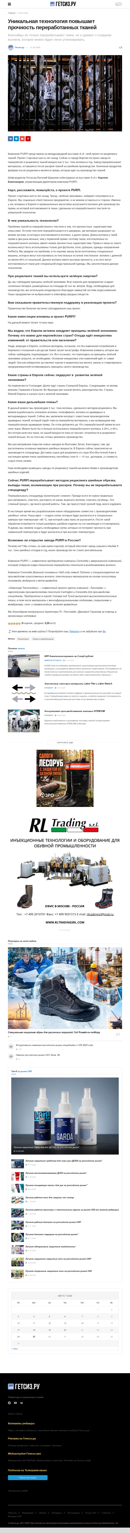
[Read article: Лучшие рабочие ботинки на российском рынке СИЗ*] (17, 1225)
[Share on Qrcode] (28, 138)
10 (18, 1323)
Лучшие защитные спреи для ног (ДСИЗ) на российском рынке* (46, 1147)
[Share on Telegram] (16, 138)
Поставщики (73, 1512)
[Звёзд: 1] (9, 623)
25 (34, 1336)
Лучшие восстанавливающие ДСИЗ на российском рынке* (56, 1172)
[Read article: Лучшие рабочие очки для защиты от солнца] (17, 1200)
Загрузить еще (65, 742)
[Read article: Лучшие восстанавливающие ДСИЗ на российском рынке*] (17, 1176)
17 (18, 1329)
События (106, 1512)
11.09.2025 (31, 1214)
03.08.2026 (19, 1151)
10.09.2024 (31, 1263)
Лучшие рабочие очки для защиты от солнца (50, 1197)
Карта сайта (15, 1413)
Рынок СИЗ (90, 1512)
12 (49, 1323)
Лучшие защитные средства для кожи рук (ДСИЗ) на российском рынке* (64, 1160)
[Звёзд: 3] (14, 623)
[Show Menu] (9, 4)
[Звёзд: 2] (11, 623)
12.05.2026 (31, 1177)
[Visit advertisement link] (65, 778)
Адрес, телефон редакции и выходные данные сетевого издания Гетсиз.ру (48, 1430)
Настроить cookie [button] (18, 1490)
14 (82, 1323)
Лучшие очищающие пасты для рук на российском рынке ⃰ (56, 1185)
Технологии (23, 12)
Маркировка (27, 1512)
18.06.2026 (60, 715)
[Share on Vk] (10, 138)
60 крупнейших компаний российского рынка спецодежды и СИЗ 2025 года (54, 1045)
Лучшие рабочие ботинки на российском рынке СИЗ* (53, 1222)
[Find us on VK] (21, 1403)
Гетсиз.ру (19, 47)
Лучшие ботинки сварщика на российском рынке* (52, 1234)
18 (34, 1329)
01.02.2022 (35, 47)
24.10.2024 (31, 1250)
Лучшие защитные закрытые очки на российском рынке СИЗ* (58, 1258)
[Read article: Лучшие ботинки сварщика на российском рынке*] (17, 1237)
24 (18, 1336)
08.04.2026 (31, 1189)
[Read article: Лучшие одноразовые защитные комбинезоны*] (17, 1249)
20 (65, 1329)
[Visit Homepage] (63, 4)
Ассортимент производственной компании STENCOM (74, 711)
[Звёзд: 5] (19, 623)
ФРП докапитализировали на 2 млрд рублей (68, 656)
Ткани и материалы (43, 638)
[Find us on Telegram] (9, 1403)
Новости (12, 1512)
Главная (11, 12)
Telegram (74, 631)
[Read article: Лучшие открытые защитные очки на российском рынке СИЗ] (17, 1274)
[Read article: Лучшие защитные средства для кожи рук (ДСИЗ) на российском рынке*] (17, 1163)
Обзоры (42, 1512)
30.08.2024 (31, 1275)
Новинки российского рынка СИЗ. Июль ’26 (38, 1054)
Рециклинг (23, 638)
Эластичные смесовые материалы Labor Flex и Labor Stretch (78, 683)
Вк (104, 631)
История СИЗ (14, 1516)
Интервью (57, 1512)
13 (65, 1323)
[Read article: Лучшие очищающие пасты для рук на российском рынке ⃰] (17, 1188)
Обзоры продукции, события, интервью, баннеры (34, 1445)
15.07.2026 (60, 688)
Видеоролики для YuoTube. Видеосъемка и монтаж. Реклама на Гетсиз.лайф (49, 1460)
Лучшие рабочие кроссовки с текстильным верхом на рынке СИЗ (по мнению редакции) (72, 1209)
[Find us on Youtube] (15, 1403)
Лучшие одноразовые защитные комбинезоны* (51, 1246)
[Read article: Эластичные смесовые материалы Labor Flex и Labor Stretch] (24, 693)
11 (34, 1323)
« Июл (14, 1348)
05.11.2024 (31, 1238)
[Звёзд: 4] (17, 623)
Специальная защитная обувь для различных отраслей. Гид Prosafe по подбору (54, 1032)
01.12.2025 (31, 1201)
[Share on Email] (22, 138)
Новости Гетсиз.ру (53, 660)
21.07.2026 (69, 660)
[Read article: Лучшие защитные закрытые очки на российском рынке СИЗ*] (17, 1261)
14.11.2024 (31, 1226)
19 (49, 1329)
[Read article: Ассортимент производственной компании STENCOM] (24, 721)
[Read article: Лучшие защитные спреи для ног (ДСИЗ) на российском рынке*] (65, 1116)
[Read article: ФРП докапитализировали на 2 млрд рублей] (24, 666)
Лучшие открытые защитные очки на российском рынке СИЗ (59, 1270)
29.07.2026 (31, 1165)
